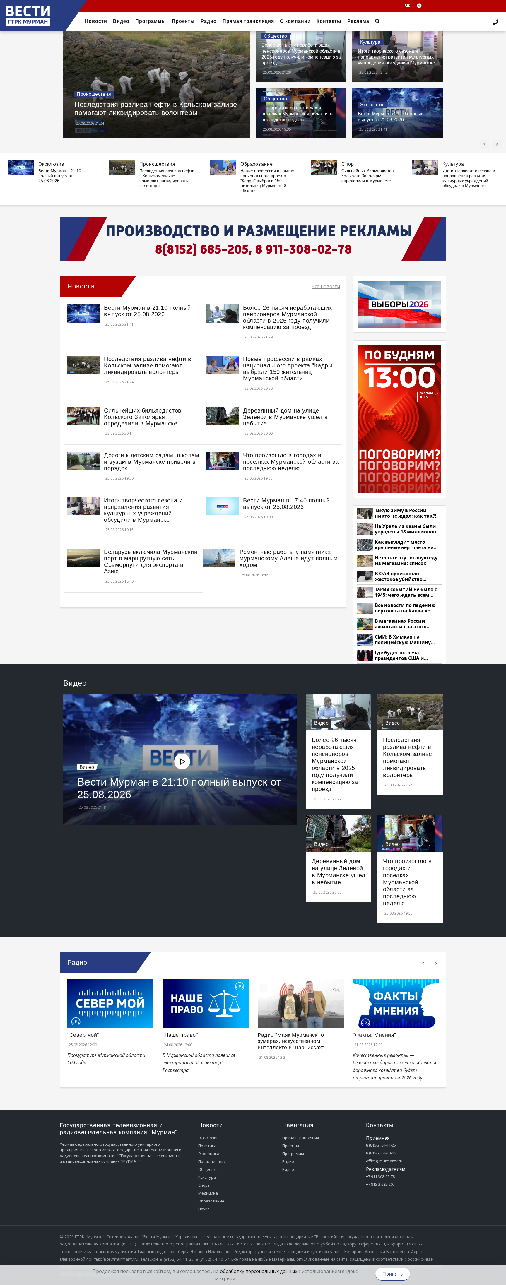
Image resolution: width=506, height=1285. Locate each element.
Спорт (348, 164)
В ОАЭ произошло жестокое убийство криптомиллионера (399, 576)
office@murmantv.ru (384, 1160)
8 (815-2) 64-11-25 (381, 1145)
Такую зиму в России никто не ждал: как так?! (405, 513)
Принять (392, 1274)
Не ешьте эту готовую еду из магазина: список (406, 561)
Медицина (208, 1193)
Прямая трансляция (300, 1137)
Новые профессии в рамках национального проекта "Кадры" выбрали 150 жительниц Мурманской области (267, 180)
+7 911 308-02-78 (380, 1176)
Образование (256, 164)
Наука (204, 1209)
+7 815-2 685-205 (380, 1184)
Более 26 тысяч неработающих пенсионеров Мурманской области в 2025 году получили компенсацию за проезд (287, 317)
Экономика (208, 1153)
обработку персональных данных (258, 1271)
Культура (370, 42)
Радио (288, 1161)
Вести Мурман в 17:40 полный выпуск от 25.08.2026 (286, 503)
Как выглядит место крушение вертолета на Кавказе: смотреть (404, 545)
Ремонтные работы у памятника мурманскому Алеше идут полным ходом (289, 558)
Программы (293, 1153)
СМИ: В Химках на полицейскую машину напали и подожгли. (403, 640)
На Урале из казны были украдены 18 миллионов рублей (405, 529)
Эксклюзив (372, 104)
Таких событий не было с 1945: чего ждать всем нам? (406, 592)
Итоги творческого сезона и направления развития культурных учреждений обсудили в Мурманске (396, 57)
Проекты (290, 1145)
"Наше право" (180, 1035)
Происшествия (94, 94)
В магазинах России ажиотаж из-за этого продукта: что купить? (402, 624)
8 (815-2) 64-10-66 (381, 1153)
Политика (207, 1145)
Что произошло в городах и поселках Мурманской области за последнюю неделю (297, 113)
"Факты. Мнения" (374, 1035)
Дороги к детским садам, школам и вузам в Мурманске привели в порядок (151, 461)
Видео (87, 767)
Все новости (326, 286)
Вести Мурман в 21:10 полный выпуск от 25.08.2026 (59, 175)
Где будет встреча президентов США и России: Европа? (399, 655)
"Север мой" (83, 1035)
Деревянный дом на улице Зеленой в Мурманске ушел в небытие (285, 417)
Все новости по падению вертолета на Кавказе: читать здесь (405, 608)
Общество (275, 36)
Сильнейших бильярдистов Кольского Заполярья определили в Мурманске (367, 175)
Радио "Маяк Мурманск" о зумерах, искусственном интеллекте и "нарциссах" (291, 1041)
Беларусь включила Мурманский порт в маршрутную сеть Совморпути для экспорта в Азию (150, 561)
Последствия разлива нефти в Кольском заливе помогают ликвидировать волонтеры (155, 108)
